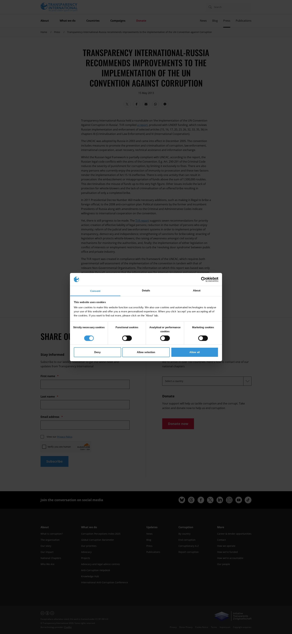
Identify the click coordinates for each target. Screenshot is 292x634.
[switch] (127, 338)
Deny (97, 352)
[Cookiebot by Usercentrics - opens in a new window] (203, 279)
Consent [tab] (95, 291)
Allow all (194, 352)
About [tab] (196, 290)
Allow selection (146, 352)
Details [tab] (146, 290)
